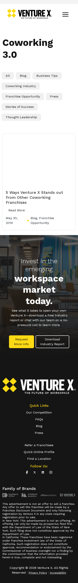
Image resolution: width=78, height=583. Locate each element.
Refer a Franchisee (39, 445)
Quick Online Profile (39, 452)
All (8, 76)
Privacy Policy (38, 572)
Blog (23, 76)
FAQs (39, 419)
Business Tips (47, 76)
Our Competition (39, 412)
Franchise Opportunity (23, 96)
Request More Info (21, 341)
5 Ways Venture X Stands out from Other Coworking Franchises (34, 197)
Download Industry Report (52, 341)
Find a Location (39, 459)
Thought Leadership (21, 117)
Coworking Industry (21, 86)
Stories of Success (20, 107)
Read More (16, 210)
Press (54, 96)
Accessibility (58, 572)
